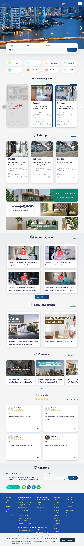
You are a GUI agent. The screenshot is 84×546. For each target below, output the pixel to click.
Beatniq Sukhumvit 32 (25, 513)
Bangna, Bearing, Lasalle (56, 510)
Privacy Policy (70, 503)
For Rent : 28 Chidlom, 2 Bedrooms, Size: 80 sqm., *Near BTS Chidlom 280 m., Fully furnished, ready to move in (42, 107)
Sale (7, 500)
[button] (81, 28)
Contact (68, 516)
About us (69, 506)
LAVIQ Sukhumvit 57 (24, 505)
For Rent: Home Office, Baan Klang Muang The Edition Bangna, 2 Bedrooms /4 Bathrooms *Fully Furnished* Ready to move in (66, 163)
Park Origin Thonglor (24, 523)
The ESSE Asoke (23, 520)
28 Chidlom (38, 502)
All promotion (71, 355)
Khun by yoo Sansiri (24, 502)
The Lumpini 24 (23, 510)
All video (73, 238)
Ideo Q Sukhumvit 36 (24, 518)
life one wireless (40, 510)
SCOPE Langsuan (40, 507)
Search (72, 50)
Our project (10, 515)
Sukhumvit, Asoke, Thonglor (57, 528)
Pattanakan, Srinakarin (26, 527)
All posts (73, 136)
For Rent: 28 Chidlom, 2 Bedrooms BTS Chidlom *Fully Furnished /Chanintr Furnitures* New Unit (66, 107)
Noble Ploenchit (40, 505)
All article (73, 306)
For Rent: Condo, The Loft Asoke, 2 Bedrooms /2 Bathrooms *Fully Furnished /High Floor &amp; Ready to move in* (17, 163)
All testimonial (71, 399)
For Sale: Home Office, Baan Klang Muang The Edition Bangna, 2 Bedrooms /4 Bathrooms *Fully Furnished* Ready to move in (42, 163)
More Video (40, 297)
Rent (7, 503)
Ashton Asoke (22, 507)
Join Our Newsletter (50, 474)
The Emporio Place (24, 515)
